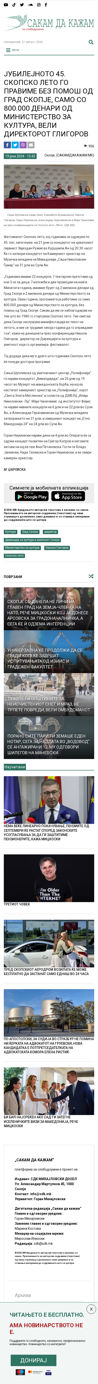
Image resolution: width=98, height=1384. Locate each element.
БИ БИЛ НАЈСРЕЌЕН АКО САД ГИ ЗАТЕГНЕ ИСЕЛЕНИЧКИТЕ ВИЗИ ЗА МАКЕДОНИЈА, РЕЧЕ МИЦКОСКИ (41, 1121)
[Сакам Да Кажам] (49, 34)
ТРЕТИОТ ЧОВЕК (17, 904)
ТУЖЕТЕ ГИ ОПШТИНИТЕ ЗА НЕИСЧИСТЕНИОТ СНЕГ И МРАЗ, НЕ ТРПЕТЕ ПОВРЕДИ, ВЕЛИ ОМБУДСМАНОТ (48, 704)
